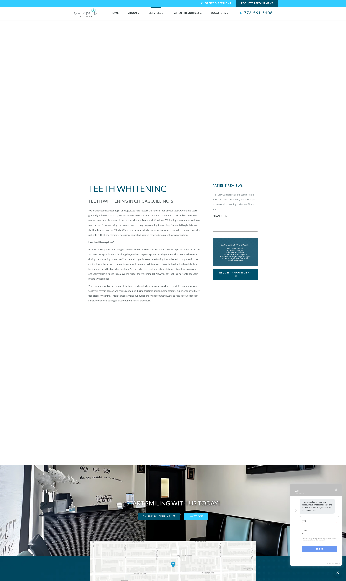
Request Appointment (257, 3)
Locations (218, 12)
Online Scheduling (157, 516)
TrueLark (337, 563)
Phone (304, 530)
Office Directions (218, 3)
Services (155, 12)
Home (115, 12)
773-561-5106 (258, 13)
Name (304, 521)
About (133, 12)
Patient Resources (186, 12)
